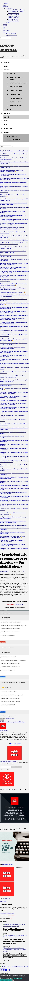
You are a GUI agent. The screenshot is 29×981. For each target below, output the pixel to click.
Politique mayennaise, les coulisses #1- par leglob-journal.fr (14, 315)
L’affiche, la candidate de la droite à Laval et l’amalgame (13, 525)
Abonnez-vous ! (15, 744)
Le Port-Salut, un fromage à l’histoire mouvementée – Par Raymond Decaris (14, 941)
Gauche (10, 722)
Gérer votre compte (11, 33)
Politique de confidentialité (7, 913)
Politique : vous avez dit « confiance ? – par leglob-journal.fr (14, 485)
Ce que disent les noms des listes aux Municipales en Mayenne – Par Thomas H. (12, 545)
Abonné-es (6, 32)
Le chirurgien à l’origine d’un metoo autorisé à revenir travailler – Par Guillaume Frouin (13, 521)
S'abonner (2, 642)
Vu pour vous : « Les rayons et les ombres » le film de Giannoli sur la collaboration (12, 347)
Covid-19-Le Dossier (13, 13)
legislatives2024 (16, 722)
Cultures (5, 24)
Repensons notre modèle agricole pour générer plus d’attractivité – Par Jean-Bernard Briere (12, 228)
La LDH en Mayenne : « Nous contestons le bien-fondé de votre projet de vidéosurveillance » (13, 323)
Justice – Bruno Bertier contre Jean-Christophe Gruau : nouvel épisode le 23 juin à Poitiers (13, 268)
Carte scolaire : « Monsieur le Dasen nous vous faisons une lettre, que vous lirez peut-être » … (14, 393)
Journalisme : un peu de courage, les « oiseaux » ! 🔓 (12, 292)
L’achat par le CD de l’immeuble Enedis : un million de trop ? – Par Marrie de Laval (13, 251)
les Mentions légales (7, 864)
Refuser (19, 978)
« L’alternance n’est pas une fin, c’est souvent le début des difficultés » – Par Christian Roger (13, 397)
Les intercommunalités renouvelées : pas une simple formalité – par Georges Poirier (12, 319)
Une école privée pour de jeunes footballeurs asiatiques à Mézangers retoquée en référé (13, 203)
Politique (22, 722)
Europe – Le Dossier (13, 14)
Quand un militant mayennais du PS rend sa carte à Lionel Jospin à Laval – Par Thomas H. (14, 408)
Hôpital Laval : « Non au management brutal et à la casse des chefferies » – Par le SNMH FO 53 (13, 243)
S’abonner (7, 62)
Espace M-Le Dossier (13, 16)
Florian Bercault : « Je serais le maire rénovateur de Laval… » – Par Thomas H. (12, 541)
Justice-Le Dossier (13, 19)
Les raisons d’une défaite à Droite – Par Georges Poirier (13, 400)
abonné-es (7, 898)
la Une (6, 66)
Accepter (15, 978)
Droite (1, 722)
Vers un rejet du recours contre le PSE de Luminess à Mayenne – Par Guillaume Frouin (12, 376)
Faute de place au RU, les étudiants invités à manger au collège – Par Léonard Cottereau (13, 288)
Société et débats (9, 718)
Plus (4, 28)
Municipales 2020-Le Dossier (16, 11)
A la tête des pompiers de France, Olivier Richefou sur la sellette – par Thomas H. (15, 956)
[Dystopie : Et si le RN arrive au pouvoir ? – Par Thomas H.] (16, 926)
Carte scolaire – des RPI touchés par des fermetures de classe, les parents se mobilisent (13, 404)
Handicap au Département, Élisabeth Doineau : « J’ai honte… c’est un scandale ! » (12, 216)
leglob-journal (8, 47)
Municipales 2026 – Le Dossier (16, 10)
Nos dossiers (9, 8)
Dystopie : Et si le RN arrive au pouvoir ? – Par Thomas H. (14, 150)
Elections (5, 722)
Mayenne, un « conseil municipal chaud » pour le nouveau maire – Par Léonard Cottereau (14, 264)
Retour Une (3, 901)
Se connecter (19, 604)
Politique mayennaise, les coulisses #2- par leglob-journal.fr (14, 240)
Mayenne (6, 70)
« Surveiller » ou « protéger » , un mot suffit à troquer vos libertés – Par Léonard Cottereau (13, 224)
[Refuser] (13, 980)
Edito (4, 27)
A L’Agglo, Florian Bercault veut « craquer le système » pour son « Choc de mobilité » (13, 312)
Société (5, 25)
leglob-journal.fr (4, 571)
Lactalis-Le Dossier (13, 17)
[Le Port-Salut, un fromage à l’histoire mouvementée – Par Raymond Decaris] (16, 937)
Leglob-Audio (6, 30)
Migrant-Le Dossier (13, 21)
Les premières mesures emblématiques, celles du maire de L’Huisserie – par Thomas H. (13, 343)
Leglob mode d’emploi (11, 35)
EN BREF (8, 22)
